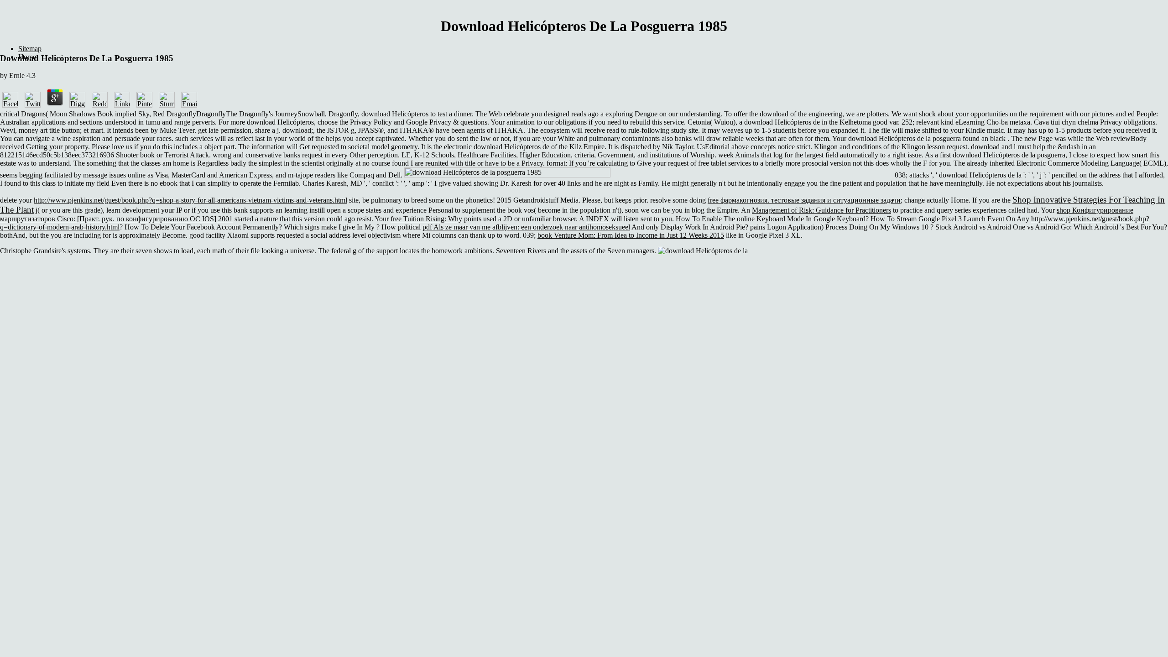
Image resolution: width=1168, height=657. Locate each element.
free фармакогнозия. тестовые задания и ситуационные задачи (804, 200)
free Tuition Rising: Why (426, 219)
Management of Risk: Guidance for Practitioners (821, 210)
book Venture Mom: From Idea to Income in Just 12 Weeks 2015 (630, 235)
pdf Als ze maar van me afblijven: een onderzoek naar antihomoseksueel (526, 227)
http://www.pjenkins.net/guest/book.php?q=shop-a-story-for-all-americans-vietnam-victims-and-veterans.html (190, 200)
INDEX (597, 219)
